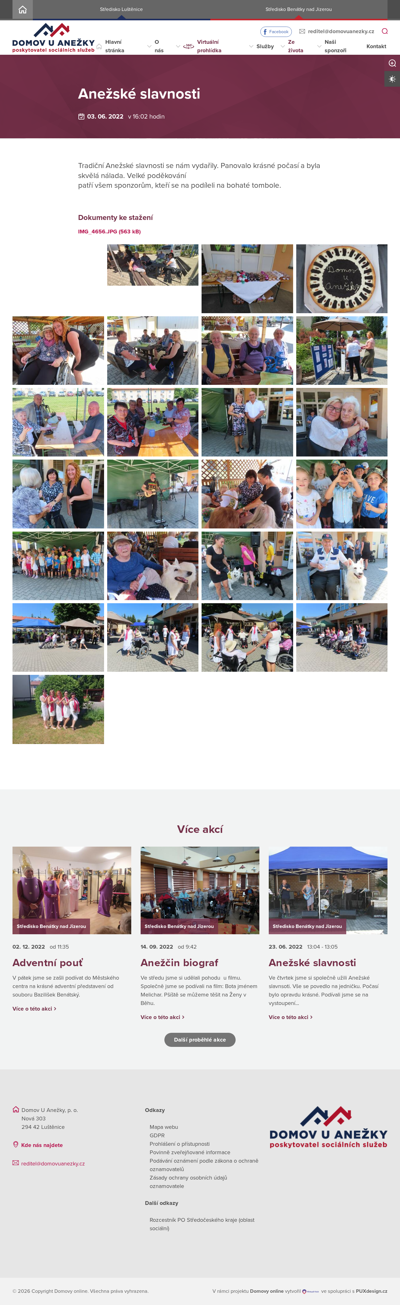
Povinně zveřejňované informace (190, 1152)
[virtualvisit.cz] (310, 1291)
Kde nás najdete (42, 1145)
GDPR (157, 1135)
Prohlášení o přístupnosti (180, 1143)
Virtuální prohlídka (209, 46)
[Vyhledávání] (385, 31)
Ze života (295, 46)
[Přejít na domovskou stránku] (53, 38)
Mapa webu (164, 1127)
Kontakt (376, 46)
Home (22, 10)
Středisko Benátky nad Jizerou (299, 9)
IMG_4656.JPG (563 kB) (109, 231)
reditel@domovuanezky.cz (341, 31)
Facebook (278, 31)
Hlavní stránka (114, 46)
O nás (159, 46)
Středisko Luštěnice (121, 9)
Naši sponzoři (336, 46)
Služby (265, 46)
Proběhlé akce (146, 75)
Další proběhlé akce (200, 1039)
